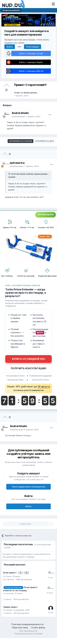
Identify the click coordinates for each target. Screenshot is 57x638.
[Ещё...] (50, 114)
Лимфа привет (10, 607)
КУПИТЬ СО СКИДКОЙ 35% (28, 358)
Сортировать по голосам (20, 141)
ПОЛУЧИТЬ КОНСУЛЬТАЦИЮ (28, 368)
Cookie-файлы (38, 627)
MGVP (40, 332)
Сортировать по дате (44, 141)
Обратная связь (20, 627)
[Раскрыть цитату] (9, 174)
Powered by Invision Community (28, 634)
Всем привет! (10, 572)
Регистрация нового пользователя (28, 486)
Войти (10, 47)
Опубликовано (26, 116)
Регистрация (32, 47)
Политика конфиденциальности (27, 624)
